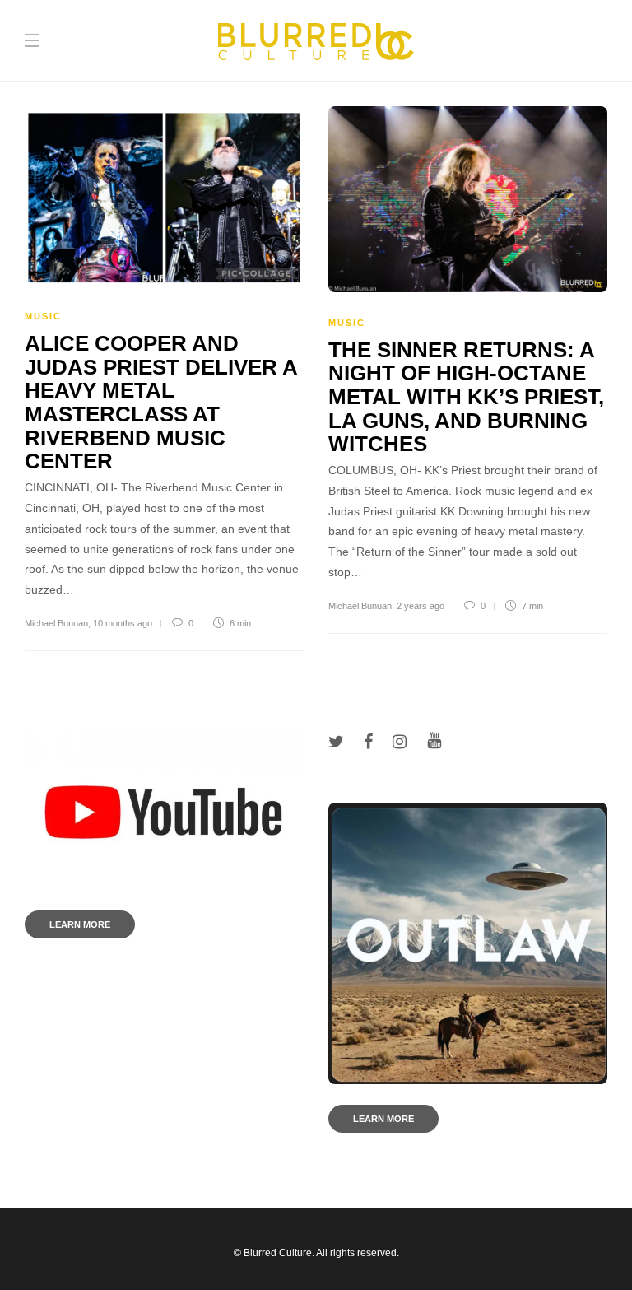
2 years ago (420, 606)
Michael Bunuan (56, 623)
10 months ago (122, 623)
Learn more (79, 924)
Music (43, 316)
